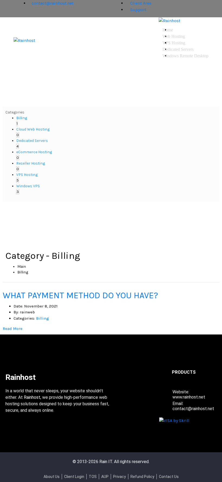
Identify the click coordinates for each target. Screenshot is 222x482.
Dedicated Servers (178, 49)
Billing (42, 318)
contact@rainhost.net (53, 3)
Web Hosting (173, 36)
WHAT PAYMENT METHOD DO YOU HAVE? (80, 295)
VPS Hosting (173, 43)
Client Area (140, 3)
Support (137, 9)
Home (167, 30)
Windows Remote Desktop (185, 55)
